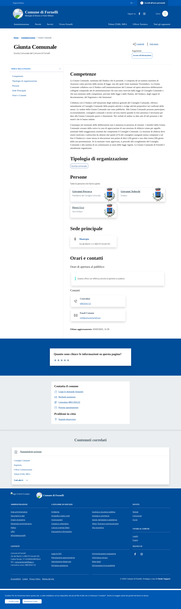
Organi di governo (18, 519)
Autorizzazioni (57, 519)
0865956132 (85, 303)
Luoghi (135, 536)
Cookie (25, 578)
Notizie (135, 511)
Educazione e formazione (61, 531)
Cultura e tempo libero (60, 527)
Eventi (135, 540)
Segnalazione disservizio (61, 561)
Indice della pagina (21, 69)
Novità (38, 24)
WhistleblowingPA (18, 535)
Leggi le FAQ (56, 553)
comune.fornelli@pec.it (24, 562)
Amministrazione (21, 24)
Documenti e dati (18, 515)
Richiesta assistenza (59, 565)
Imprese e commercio (100, 515)
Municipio (84, 239)
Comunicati (137, 515)
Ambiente (55, 511)
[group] (90, 467)
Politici (13, 527)
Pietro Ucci (78, 207)
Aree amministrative (19, 511)
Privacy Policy (35, 578)
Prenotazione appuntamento (63, 557)
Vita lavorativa (98, 527)
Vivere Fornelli (66, 24)
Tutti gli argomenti (162, 24)
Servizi (50, 24)
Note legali (96, 561)
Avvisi (135, 519)
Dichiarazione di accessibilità (103, 565)
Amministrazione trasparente (104, 553)
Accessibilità (16, 578)
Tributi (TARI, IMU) (117, 24)
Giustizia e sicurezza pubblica (103, 511)
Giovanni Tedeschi (130, 191)
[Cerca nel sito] (165, 14)
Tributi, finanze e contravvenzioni (105, 523)
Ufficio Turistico (140, 24)
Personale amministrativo (21, 523)
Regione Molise (18, 3)
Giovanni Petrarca (82, 191)
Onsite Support (164, 579)
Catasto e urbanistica (60, 523)
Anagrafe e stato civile (60, 515)
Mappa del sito (48, 578)
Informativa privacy (100, 557)
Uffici (13, 531)
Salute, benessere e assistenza (104, 519)
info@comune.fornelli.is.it (90, 318)
